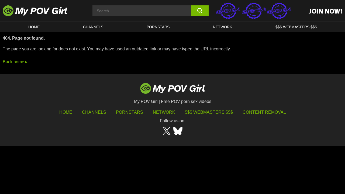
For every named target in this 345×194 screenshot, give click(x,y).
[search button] (200, 10)
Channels (94, 112)
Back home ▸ (15, 62)
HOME (34, 27)
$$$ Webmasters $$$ (209, 112)
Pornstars (158, 27)
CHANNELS (93, 27)
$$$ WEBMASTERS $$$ (296, 27)
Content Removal (264, 112)
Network (222, 27)
